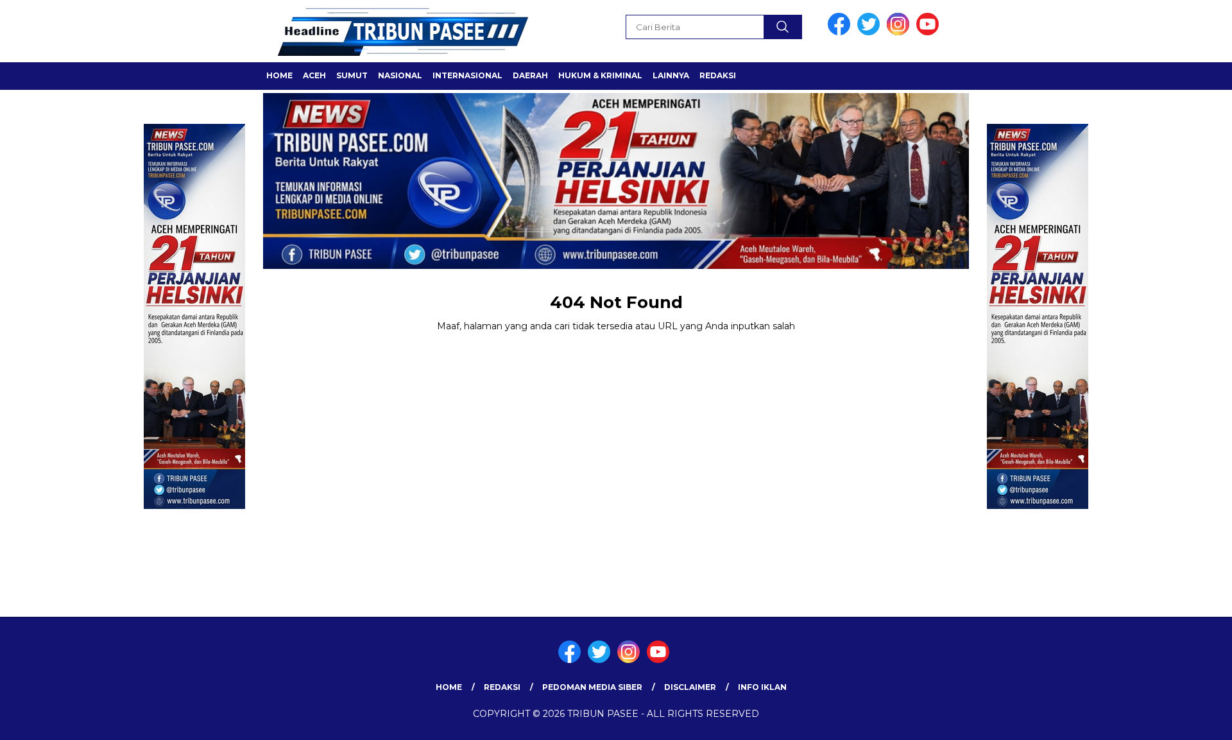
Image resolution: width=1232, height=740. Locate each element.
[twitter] (870, 32)
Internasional (467, 75)
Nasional (400, 75)
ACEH (314, 75)
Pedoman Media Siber (592, 687)
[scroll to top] (1184, 720)
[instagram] (900, 32)
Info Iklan (762, 687)
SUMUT (352, 75)
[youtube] (929, 32)
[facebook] (841, 32)
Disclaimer (690, 687)
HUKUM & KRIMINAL (600, 75)
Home (279, 75)
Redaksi (717, 75)
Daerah (530, 75)
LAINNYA (671, 75)
